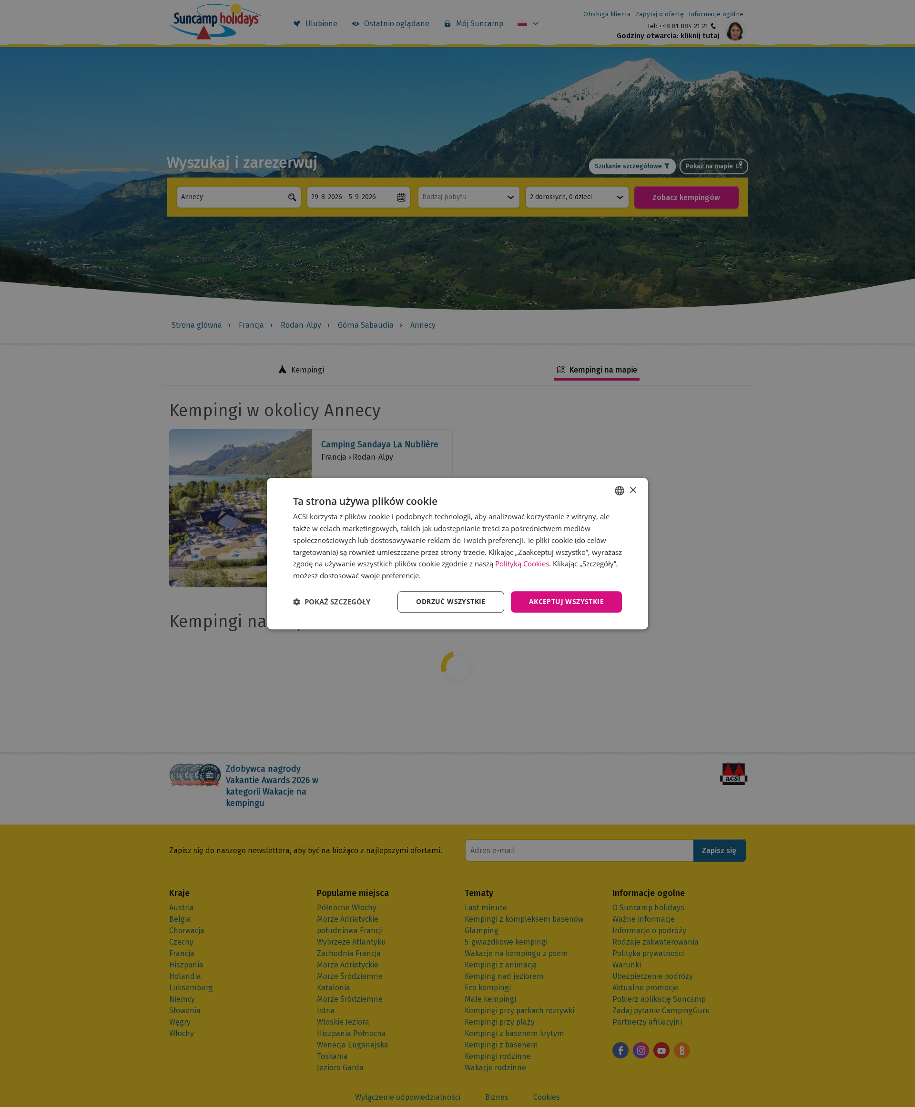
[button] (331, 601)
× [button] (632, 490)
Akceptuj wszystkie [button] (566, 601)
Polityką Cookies (522, 564)
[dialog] (457, 553)
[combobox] (619, 490)
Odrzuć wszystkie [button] (450, 601)
